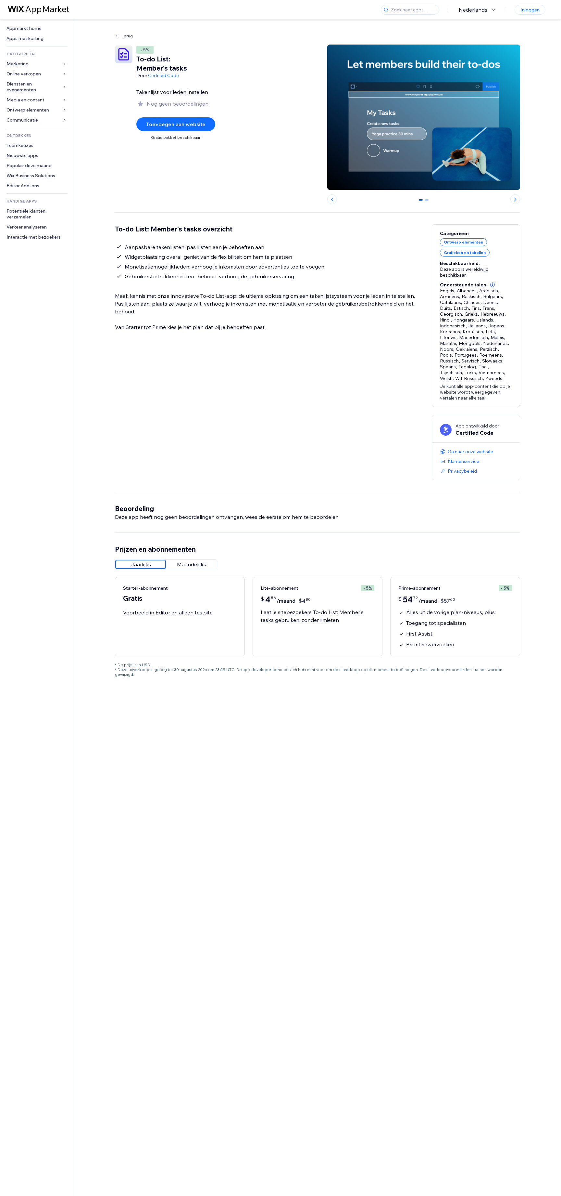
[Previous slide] (332, 199)
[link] (37, 28)
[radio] (140, 564)
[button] (492, 285)
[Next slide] (515, 199)
